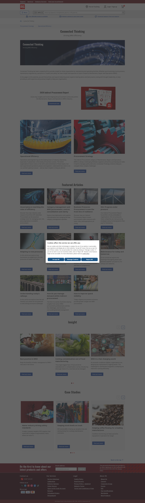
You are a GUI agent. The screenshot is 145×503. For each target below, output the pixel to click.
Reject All (89, 259)
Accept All (56, 259)
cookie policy (85, 253)
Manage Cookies (72, 259)
